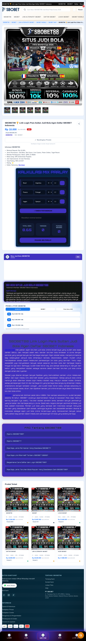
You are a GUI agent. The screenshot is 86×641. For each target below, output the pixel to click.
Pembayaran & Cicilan (9, 619)
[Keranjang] (74, 10)
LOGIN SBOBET (63, 17)
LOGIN (9, 638)
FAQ (46, 588)
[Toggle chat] (81, 635)
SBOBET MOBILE (78, 17)
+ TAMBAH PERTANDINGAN (43, 211)
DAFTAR (43, 638)
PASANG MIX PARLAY (43, 240)
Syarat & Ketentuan (8, 606)
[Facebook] (4, 595)
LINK (26, 638)
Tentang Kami (50, 579)
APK (59, 638)
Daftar (76, 4)
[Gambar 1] (7, 110)
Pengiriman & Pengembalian (11, 615)
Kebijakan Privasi (8, 609)
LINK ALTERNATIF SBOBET (31, 17)
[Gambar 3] (22, 110)
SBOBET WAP (52, 22)
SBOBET (70, 4)
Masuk (82, 4)
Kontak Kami (49, 582)
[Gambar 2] (15, 110)
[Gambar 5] (37, 110)
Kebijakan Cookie (8, 612)
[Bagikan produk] (79, 124)
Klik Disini (21, 165)
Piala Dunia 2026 (68, 309)
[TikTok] (13, 595)
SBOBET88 (61, 4)
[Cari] (25, 10)
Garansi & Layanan (8, 622)
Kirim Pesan (11, 585)
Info (78, 257)
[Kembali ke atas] (81, 630)
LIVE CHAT (76, 638)
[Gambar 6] (45, 110)
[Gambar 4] (30, 110)
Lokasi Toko (49, 585)
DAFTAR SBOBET (50, 17)
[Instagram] (8, 595)
